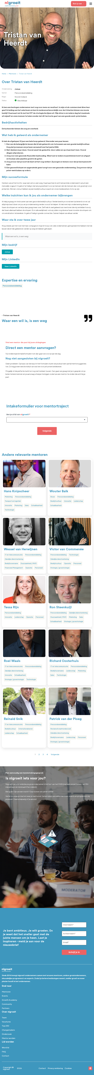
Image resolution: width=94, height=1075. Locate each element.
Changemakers (8, 1030)
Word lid (5, 1048)
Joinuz (7, 252)
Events (5, 996)
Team (4, 1018)
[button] (91, 4)
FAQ (4, 1052)
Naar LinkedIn (11, 266)
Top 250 (5, 1026)
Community (7, 1004)
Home (4, 74)
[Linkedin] (90, 1068)
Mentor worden (8, 1038)
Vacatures (6, 1022)
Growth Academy (9, 1000)
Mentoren (12, 74)
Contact (5, 1056)
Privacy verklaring (55, 1068)
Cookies (68, 1068)
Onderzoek (7, 1034)
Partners (5, 1008)
